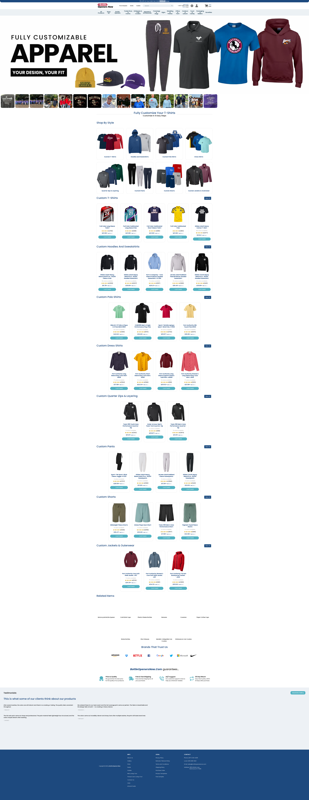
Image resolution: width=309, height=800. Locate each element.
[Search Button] (172, 6)
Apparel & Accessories (147, 12)
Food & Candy (192, 12)
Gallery (129, 761)
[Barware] (164, 607)
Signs (163, 12)
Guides (138, 6)
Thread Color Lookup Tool (134, 776)
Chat (187, 7)
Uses (128, 783)
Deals (131, 6)
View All (207, 198)
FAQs (128, 764)
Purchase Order (160, 770)
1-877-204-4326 (183, 6)
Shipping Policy (160, 767)
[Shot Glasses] (145, 627)
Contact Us (130, 780)
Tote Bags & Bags (156, 12)
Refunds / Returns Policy (163, 761)
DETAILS (167, 1)
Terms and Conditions (162, 764)
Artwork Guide (131, 786)
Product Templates (161, 773)
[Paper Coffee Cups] (203, 607)
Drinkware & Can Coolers (138, 12)
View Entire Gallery (298, 693)
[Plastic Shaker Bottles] (145, 607)
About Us (130, 758)
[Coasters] (183, 607)
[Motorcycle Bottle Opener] (106, 607)
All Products (101, 12)
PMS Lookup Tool (132, 773)
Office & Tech (178, 12)
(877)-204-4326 (193, 758)
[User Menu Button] (191, 5)
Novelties (209, 12)
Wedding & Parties (170, 12)
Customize (107, 237)
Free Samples (123, 6)
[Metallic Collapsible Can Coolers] (164, 627)
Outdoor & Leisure (185, 12)
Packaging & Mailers (200, 12)
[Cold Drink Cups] (126, 607)
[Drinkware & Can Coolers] (183, 627)
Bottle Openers (117, 12)
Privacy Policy (159, 758)
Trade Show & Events (128, 12)
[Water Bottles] (126, 627)
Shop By (109, 12)
